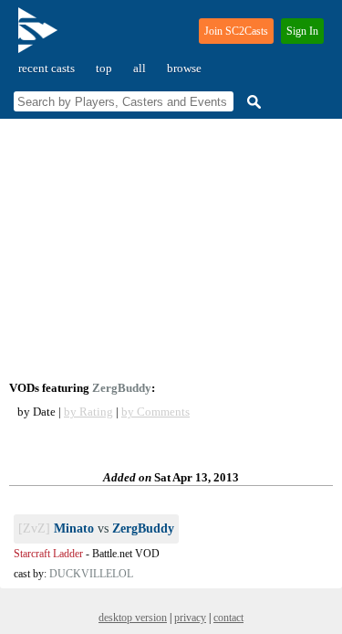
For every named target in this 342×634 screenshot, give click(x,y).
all (139, 68)
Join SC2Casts (236, 31)
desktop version (132, 617)
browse (184, 68)
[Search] (251, 102)
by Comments (155, 411)
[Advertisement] (171, 250)
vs (96, 528)
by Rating (88, 411)
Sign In (302, 31)
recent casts (46, 68)
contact (228, 617)
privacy (190, 617)
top (104, 68)
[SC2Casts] (40, 38)
